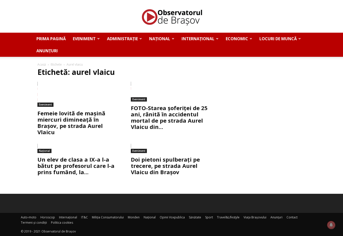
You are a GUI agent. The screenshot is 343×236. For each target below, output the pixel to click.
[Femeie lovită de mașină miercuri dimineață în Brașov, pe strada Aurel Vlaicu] (78, 94)
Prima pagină (51, 38)
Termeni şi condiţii (34, 222)
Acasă (41, 64)
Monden (134, 217)
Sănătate (195, 217)
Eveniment (84, 38)
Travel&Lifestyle (228, 217)
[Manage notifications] (331, 225)
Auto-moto (28, 217)
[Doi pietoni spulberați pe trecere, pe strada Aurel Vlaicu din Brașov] (171, 148)
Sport (209, 217)
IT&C (84, 217)
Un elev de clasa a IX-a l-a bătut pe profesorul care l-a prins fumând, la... (76, 166)
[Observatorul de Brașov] (171, 16)
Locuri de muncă (278, 38)
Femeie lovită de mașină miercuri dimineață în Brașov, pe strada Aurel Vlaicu (71, 122)
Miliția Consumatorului (108, 217)
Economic (237, 38)
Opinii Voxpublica (172, 217)
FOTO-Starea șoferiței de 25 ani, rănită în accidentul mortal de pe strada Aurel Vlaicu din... (169, 117)
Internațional (198, 38)
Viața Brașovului (255, 217)
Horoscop (47, 217)
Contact (292, 217)
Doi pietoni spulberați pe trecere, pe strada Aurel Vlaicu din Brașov (165, 166)
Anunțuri (47, 51)
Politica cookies (62, 222)
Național (159, 38)
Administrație (122, 38)
